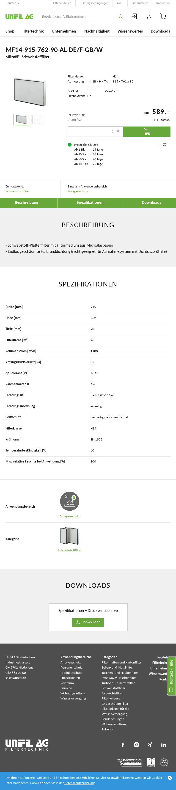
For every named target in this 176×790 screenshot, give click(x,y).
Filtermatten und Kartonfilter (121, 662)
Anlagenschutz (78, 191)
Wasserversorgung (73, 698)
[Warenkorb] (163, 16)
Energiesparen (70, 678)
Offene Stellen (62, 3)
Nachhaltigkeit (97, 31)
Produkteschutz (71, 673)
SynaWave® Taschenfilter (119, 678)
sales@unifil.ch (16, 678)
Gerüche (66, 688)
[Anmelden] (134, 16)
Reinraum (67, 683)
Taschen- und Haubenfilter (120, 673)
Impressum (163, 3)
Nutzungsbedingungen (94, 3)
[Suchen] (121, 16)
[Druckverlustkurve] (37, 119)
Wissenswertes (130, 31)
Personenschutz (71, 667)
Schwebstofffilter (17, 191)
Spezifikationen (90, 203)
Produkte (163, 657)
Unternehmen (64, 31)
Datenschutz (140, 3)
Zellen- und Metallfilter (117, 667)
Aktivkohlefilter (112, 693)
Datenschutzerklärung (79, 783)
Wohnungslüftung (72, 693)
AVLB (120, 3)
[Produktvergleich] (149, 16)
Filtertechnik (33, 31)
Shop (10, 31)
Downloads (160, 31)
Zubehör (107, 729)
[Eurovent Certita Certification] (129, 762)
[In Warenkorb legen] (146, 132)
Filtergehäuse (111, 698)
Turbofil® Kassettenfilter (118, 683)
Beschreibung (26, 203)
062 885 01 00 (16, 673)
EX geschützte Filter (115, 704)
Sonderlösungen (113, 719)
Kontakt (165, 679)
